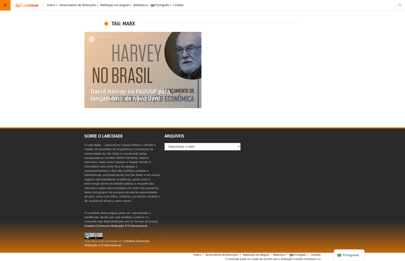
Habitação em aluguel (115, 5)
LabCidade (108, 38)
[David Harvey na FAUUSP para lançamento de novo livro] (142, 70)
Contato (178, 5)
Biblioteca (140, 5)
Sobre (51, 5)
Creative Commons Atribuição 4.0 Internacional (115, 225)
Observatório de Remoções (77, 5)
